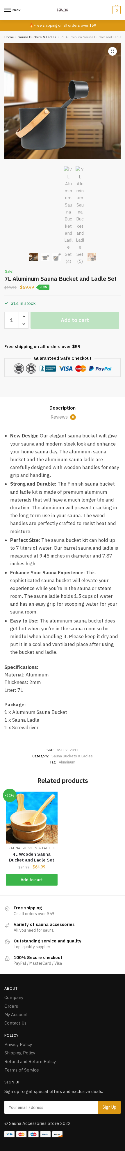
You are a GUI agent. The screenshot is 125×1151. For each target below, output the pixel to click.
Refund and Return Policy (30, 1061)
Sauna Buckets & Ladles (37, 37)
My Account (16, 1014)
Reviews (62, 417)
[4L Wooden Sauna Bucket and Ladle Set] (32, 817)
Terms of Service (21, 1070)
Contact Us (15, 1023)
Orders (11, 1006)
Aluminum (67, 762)
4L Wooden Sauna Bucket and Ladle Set (31, 857)
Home (9, 37)
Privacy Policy (18, 1044)
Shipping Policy (19, 1053)
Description (62, 408)
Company (13, 997)
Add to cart (75, 320)
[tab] (62, 408)
